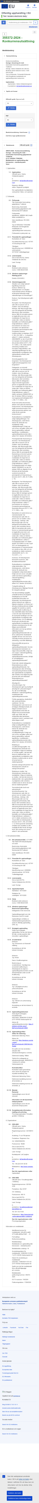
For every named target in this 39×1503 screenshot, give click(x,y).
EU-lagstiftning (6, 1366)
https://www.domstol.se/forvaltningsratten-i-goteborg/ (22, 1215)
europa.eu (16, 1396)
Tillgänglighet (6, 1344)
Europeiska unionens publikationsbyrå (14, 1301)
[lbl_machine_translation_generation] (29, 132)
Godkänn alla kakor (14, 1493)
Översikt (4, 1357)
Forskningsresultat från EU (10, 1373)
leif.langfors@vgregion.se (24, 86)
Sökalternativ (33, 27)
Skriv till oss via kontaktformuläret (12, 1411)
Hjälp (3, 1314)
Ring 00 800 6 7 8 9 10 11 (10, 1404)
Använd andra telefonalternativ (11, 1408)
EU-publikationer (7, 1380)
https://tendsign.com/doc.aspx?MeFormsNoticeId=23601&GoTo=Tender (22, 1043)
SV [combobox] (8, 103)
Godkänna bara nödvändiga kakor (19, 1498)
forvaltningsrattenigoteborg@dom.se (22, 1208)
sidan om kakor (24, 1479)
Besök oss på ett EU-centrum (11, 1415)
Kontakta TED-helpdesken (10, 1318)
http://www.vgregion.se (22, 1167)
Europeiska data (7, 1369)
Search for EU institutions (9, 1424)
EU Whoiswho (6, 1376)
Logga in (28, 7)
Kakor (4, 1340)
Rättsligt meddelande (8, 1337)
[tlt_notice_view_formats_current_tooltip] (31, 145)
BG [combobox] (8, 120)
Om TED (4, 1353)
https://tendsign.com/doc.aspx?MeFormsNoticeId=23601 (22, 1026)
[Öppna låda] (4, 34)
